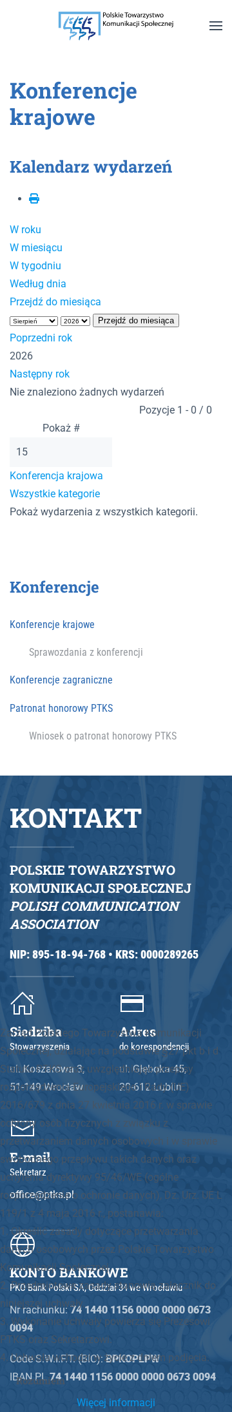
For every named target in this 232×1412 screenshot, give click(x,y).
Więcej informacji (116, 1403)
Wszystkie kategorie (55, 494)
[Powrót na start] (116, 26)
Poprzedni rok (41, 338)
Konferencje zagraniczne (61, 680)
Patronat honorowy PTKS (61, 708)
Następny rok (40, 374)
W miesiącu (36, 248)
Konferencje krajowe (52, 624)
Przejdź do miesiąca (55, 302)
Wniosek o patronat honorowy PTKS (103, 736)
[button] (215, 26)
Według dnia (38, 284)
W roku (25, 230)
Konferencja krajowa (56, 476)
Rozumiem (40, 1380)
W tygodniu (35, 266)
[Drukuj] (34, 199)
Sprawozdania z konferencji (86, 652)
